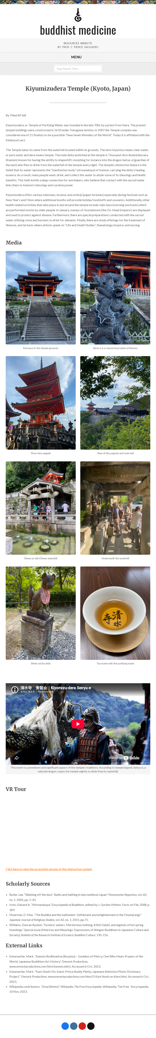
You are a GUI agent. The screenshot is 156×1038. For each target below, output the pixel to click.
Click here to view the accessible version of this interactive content (49, 869)
